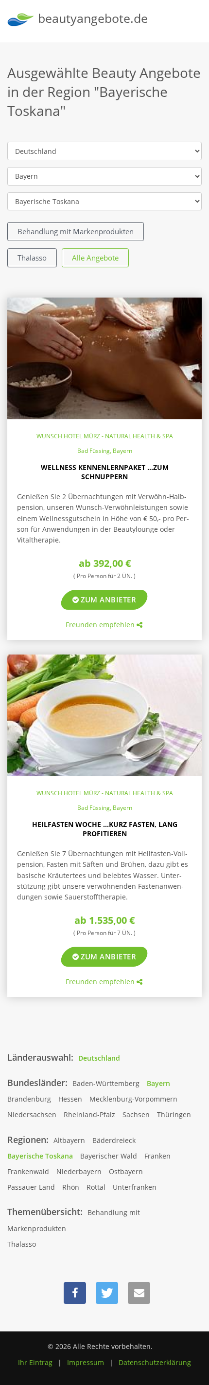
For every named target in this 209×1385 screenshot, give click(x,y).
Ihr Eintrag (35, 1362)
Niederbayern (79, 1171)
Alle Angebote (95, 257)
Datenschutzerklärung (155, 1362)
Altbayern (69, 1140)
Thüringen (174, 1114)
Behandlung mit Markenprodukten (75, 231)
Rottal (96, 1187)
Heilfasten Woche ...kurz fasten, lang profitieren (104, 829)
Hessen (70, 1099)
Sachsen (136, 1114)
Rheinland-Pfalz (89, 1114)
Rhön (70, 1187)
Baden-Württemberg (105, 1083)
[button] (75, 1293)
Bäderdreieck (114, 1140)
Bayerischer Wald (108, 1155)
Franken (157, 1155)
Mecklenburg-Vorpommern (133, 1099)
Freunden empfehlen (101, 624)
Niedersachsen (31, 1114)
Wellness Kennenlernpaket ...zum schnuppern (105, 472)
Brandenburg (29, 1099)
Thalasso (32, 257)
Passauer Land (31, 1187)
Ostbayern (126, 1171)
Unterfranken (135, 1187)
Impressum (85, 1362)
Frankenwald (28, 1171)
